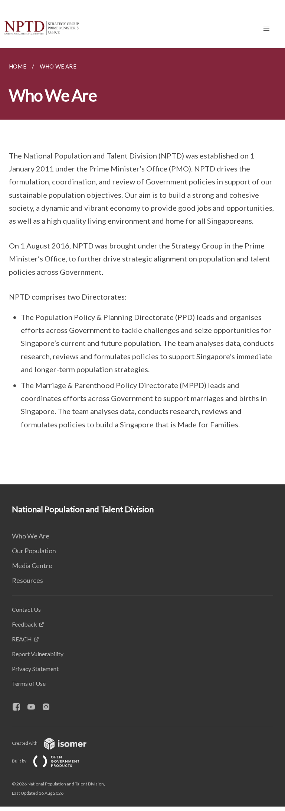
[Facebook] (19, 707)
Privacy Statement (35, 668)
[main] (142, 266)
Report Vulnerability (37, 653)
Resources (27, 580)
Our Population (34, 551)
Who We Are (30, 536)
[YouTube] (34, 707)
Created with (25, 743)
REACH (22, 639)
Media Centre (32, 565)
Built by (19, 761)
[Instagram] (49, 707)
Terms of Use (29, 683)
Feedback (24, 624)
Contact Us (26, 609)
